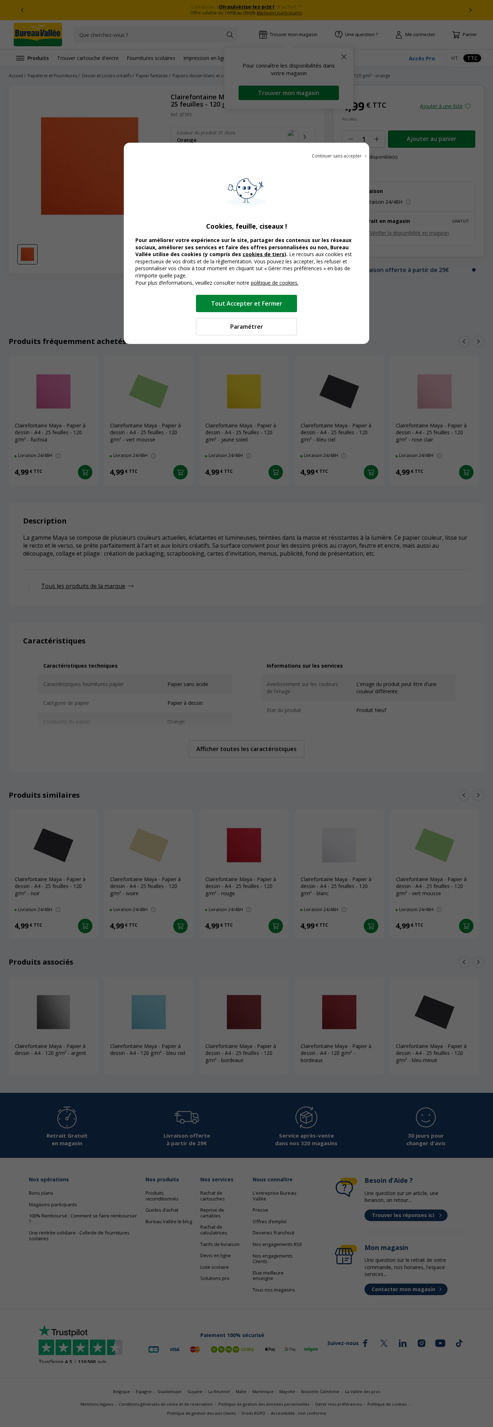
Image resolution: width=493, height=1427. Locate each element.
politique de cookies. (274, 282)
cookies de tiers (263, 254)
